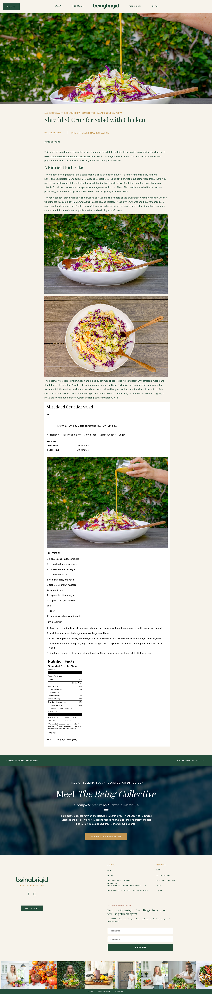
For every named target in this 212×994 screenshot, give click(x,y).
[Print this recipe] (48, 414)
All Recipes (53, 434)
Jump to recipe (52, 141)
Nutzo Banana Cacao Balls (190, 761)
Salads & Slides (107, 434)
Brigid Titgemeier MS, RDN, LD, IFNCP (98, 425)
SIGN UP (140, 947)
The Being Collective (117, 385)
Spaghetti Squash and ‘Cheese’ (23, 761)
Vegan (122, 434)
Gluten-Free (90, 434)
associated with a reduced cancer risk (70, 156)
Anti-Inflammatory (71, 434)
